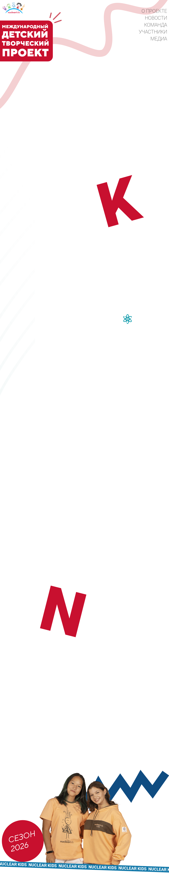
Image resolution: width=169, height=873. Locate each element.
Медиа (158, 39)
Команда (155, 25)
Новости (156, 18)
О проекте (154, 11)
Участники (153, 32)
